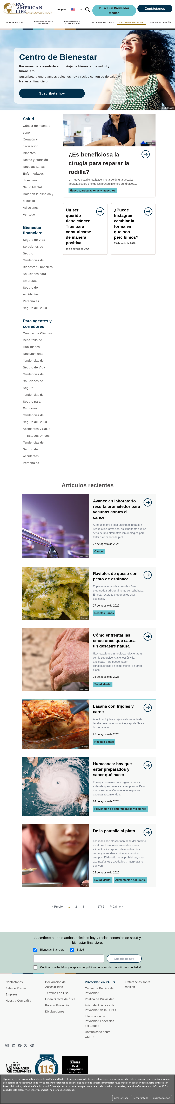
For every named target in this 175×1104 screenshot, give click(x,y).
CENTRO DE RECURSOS (102, 22)
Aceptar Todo (121, 1098)
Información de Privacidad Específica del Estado (99, 1021)
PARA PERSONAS (14, 22)
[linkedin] (14, 1045)
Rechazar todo (140, 1098)
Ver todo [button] (29, 214)
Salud (80, 949)
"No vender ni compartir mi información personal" (50, 1089)
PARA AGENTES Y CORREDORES (73, 22)
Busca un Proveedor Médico (114, 10)
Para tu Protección (57, 1005)
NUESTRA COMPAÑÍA (160, 22)
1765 (101, 906)
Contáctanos (155, 8)
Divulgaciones (54, 1011)
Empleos (11, 994)
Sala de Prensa (15, 988)
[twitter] (26, 1045)
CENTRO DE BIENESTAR (131, 22)
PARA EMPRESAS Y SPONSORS (43, 22)
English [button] (61, 9)
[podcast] (32, 1045)
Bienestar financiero (52, 949)
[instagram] (7, 1045)
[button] (77, 10)
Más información (161, 1098)
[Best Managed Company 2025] (19, 1071)
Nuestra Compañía (18, 1000)
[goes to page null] (144, 154)
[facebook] (20, 1045)
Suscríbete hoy (52, 93)
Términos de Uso (57, 993)
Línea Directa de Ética (60, 999)
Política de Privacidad (99, 999)
